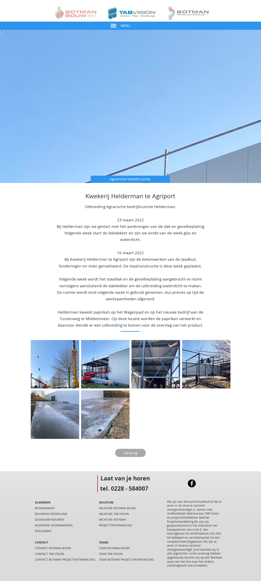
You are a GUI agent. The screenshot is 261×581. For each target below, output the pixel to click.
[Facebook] (192, 483)
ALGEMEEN (42, 502)
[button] (113, 26)
